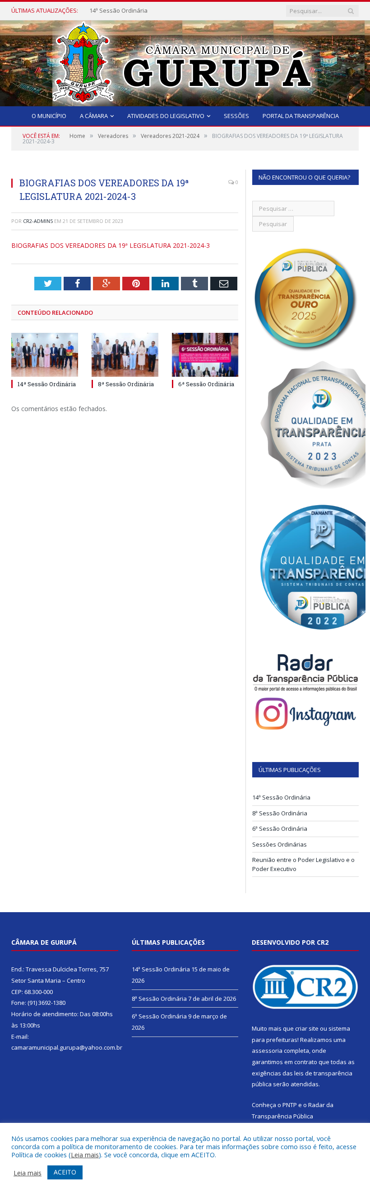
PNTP (289, 1105)
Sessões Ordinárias (279, 844)
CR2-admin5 (38, 221)
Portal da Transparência (301, 116)
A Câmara (94, 116)
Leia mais (85, 1154)
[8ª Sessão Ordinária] (125, 355)
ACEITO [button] (65, 1172)
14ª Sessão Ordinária (118, 10)
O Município (49, 116)
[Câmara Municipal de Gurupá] (185, 61)
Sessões (236, 116)
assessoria (267, 1050)
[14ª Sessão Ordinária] (44, 355)
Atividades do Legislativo (165, 116)
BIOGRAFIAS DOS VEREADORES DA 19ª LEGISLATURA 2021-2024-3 (110, 245)
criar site (307, 1028)
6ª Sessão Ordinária (206, 384)
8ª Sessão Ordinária (126, 384)
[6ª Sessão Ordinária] (205, 355)
